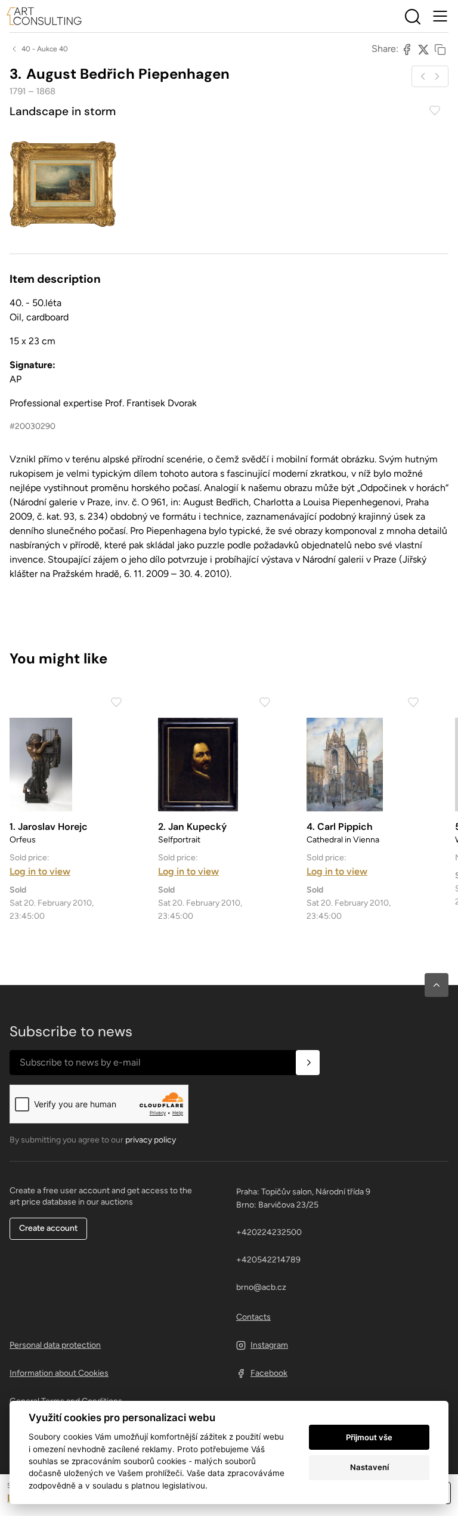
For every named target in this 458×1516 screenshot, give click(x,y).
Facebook (268, 1373)
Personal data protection (55, 1345)
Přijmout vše (369, 1437)
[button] (436, 985)
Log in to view (40, 871)
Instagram (269, 1345)
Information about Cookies (59, 1373)
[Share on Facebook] (407, 49)
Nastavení (369, 1467)
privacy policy (150, 1140)
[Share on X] (423, 49)
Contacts (253, 1317)
